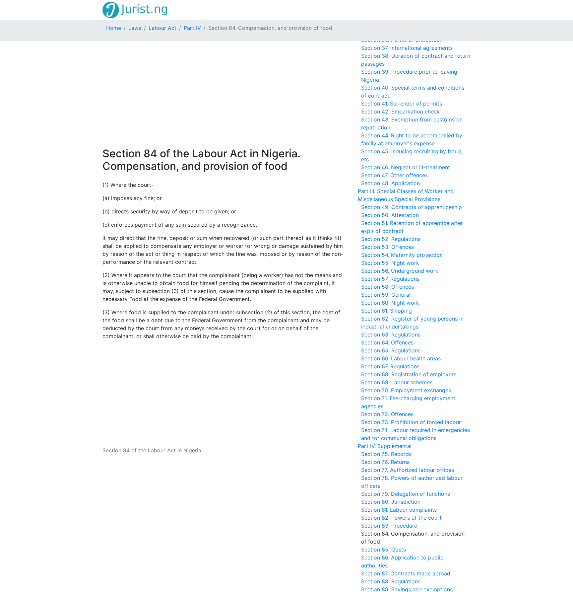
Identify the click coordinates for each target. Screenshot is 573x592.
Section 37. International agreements (407, 47)
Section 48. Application (390, 183)
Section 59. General (386, 294)
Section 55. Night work (390, 262)
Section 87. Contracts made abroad (405, 573)
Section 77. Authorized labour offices (407, 470)
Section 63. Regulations (390, 334)
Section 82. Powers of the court (401, 517)
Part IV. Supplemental (385, 446)
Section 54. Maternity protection (402, 255)
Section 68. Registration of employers (408, 374)
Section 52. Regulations (390, 239)
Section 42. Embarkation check (400, 111)
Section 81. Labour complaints (399, 509)
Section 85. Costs (383, 549)
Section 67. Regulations (390, 366)
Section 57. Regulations (390, 278)
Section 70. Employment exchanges (406, 390)
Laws (134, 28)
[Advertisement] (223, 94)
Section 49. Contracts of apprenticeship (411, 207)
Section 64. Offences (387, 342)
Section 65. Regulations (390, 350)
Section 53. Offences (387, 247)
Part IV (192, 28)
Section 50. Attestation (390, 215)
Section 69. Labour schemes (396, 382)
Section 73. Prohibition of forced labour (411, 422)
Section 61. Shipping (386, 310)
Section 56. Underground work (399, 270)
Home (113, 28)
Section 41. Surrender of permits (401, 103)
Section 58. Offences (387, 286)
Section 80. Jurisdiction (390, 501)
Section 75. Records (386, 454)
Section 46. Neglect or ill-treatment (405, 167)
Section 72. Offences (387, 414)
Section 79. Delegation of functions (405, 493)
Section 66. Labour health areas (401, 358)
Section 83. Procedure (389, 525)
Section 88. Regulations (390, 581)
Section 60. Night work (390, 302)
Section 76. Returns (385, 462)
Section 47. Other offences (394, 175)
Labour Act (162, 28)
